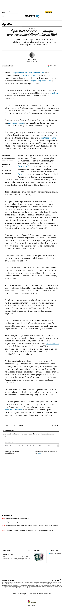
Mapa (49, 593)
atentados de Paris (48, 138)
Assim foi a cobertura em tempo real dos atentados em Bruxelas (28, 434)
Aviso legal (28, 593)
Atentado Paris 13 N (15, 445)
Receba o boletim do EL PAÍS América (16, 425)
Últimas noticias (7, 515)
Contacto (14, 593)
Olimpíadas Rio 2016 (27, 445)
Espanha (21, 174)
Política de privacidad (43, 593)
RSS (37, 595)
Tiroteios (35, 445)
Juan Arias (32, 59)
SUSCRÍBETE (49, 12)
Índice (40, 595)
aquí (39, 453)
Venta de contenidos (21, 593)
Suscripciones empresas (31, 595)
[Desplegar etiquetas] (58, 445)
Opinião (7, 24)
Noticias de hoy (45, 595)
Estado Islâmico (29, 75)
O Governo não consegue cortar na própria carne (8, 172)
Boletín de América (9, 554)
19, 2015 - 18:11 (32, 61)
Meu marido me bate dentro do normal (8, 159)
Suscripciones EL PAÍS (20, 595)
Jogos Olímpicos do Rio (41, 81)
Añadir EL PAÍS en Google (55, 65)
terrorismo (53, 93)
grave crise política (16, 123)
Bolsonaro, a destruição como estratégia (17, 518)
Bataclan (41, 445)
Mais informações (9, 453)
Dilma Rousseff (52, 343)
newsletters (7, 550)
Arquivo (36, 550)
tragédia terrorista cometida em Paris (28, 73)
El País (4, 436)
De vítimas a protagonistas (6, 165)
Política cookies (34, 593)
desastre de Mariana (13, 410)
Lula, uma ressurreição (12, 522)
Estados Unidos (24, 166)
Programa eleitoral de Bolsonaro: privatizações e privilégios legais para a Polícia (29, 530)
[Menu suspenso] (3, 16)
